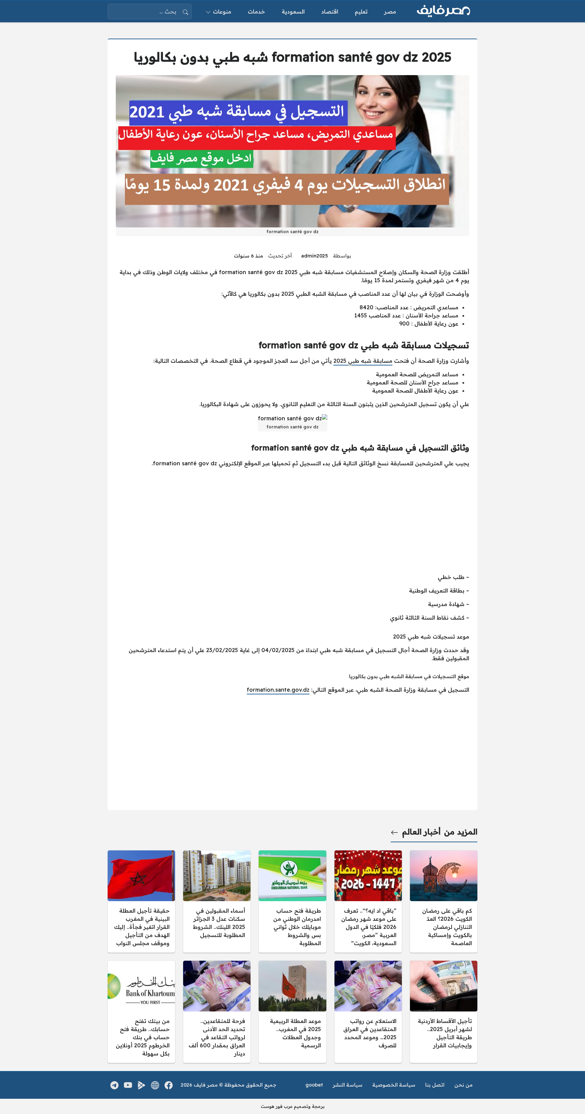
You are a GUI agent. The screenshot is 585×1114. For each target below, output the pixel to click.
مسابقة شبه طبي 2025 (362, 360)
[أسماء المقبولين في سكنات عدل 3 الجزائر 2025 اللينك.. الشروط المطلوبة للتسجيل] (217, 901)
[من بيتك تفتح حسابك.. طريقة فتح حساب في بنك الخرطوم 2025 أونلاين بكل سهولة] (141, 1012)
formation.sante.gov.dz (278, 689)
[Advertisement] (292, 520)
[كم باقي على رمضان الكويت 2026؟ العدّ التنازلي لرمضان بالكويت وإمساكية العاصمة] (443, 901)
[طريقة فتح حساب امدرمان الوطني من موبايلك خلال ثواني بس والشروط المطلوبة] (292, 901)
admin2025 (314, 256)
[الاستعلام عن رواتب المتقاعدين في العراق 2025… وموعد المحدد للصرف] (368, 1012)
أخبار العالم (421, 832)
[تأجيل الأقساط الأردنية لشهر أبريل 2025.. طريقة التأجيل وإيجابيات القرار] (443, 1012)
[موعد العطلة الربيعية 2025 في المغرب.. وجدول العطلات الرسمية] (292, 1012)
